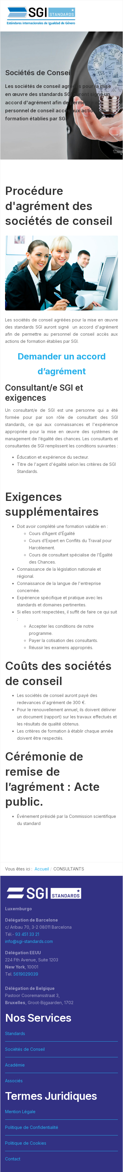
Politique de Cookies (25, 1143)
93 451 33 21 (27, 934)
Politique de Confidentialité (31, 1127)
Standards (15, 1033)
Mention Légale (20, 1111)
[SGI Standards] (41, 15)
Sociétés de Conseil (25, 1049)
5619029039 (25, 974)
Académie (15, 1064)
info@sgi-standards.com (29, 941)
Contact (12, 1158)
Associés (14, 1080)
